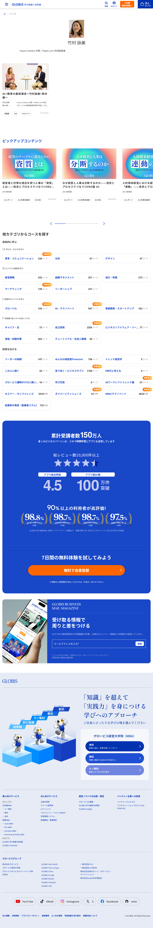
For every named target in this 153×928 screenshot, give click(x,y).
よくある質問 (56, 916)
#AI (15, 113)
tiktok (50, 901)
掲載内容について (90, 916)
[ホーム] (5, 14)
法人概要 (6, 916)
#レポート (8, 200)
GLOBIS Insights (85, 809)
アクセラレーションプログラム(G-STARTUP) (131, 807)
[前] (50, 223)
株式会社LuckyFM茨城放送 (91, 878)
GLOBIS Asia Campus (50, 868)
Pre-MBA (8, 827)
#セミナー (26, 113)
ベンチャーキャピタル (126, 802)
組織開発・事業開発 (49, 820)
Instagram (72, 901)
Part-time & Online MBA (14, 834)
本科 (103, 746)
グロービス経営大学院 (11, 868)
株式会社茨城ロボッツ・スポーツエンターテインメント (95, 873)
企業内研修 (45, 802)
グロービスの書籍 (86, 802)
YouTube (27, 901)
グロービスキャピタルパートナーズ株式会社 (17, 873)
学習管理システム (48, 816)
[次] (102, 223)
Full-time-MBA (10, 831)
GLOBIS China (47, 871)
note (134, 901)
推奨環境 (45, 916)
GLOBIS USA (46, 886)
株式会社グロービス (10, 864)
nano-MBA (8, 823)
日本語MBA (7, 805)
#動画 (6, 113)
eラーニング (46, 809)
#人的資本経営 (24, 200)
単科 (102, 758)
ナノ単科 (99, 770)
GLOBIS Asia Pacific (49, 864)
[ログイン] (114, 4)
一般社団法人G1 (87, 864)
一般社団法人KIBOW (88, 868)
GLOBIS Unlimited (9, 845)
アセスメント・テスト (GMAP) (53, 812)
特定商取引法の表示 (73, 916)
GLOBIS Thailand (48, 882)
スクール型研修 (47, 805)
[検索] (106, 4)
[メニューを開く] (7, 4)
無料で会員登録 (76, 570)
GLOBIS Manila (47, 878)
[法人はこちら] (145, 4)
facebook (112, 901)
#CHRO (38, 200)
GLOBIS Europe (47, 875)
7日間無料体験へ (127, 4)
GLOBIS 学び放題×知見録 (12, 842)
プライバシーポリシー (30, 916)
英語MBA (6, 820)
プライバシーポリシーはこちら (62, 657)
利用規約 (15, 916)
